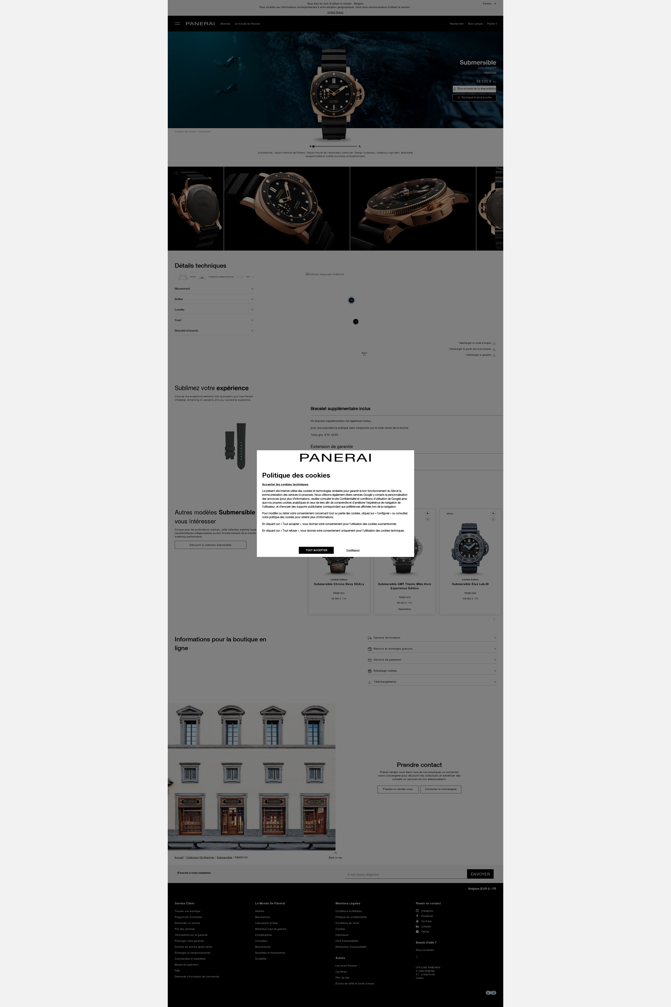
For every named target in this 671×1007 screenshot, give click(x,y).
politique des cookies (281, 517)
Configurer (353, 550)
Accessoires (100, 26)
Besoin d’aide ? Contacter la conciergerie (117, 998)
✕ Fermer (97, 9)
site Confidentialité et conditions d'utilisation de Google (367, 498)
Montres (97, 18)
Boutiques (98, 43)
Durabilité (98, 59)
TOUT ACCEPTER (316, 550)
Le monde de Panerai (107, 35)
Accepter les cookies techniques (285, 484)
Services (97, 51)
